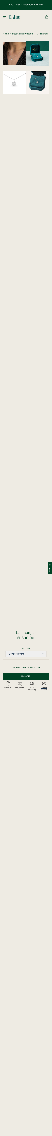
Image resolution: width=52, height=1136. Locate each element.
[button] (5, 17)
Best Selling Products (22, 33)
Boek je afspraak (44, 688)
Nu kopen (26, 676)
